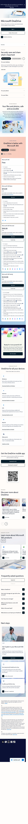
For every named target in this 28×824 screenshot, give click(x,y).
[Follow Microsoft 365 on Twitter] (6, 742)
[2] (1, 717)
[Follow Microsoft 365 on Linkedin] (3, 742)
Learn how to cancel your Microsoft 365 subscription (12, 711)
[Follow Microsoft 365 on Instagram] (11, 742)
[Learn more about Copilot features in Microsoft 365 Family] (22, 303)
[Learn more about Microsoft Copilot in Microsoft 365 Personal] (16, 253)
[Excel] (8, 269)
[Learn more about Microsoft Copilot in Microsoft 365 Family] (16, 301)
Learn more (12, 7)
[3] (1, 731)
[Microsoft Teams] (22, 269)
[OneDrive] (5, 220)
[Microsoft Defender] (20, 269)
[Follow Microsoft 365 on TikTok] (14, 742)
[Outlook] (3, 220)
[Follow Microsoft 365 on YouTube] (9, 742)
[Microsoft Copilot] (3, 269)
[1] (1, 705)
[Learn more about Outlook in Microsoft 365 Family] (16, 300)
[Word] (5, 269)
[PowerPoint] (10, 269)
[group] (11, 509)
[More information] (12, 170)
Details (6, 703)
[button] (13, 44)
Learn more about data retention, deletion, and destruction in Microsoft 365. (12, 714)
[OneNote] (15, 269)
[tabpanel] (13, 79)
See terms (11, 194)
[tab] (6, 58)
